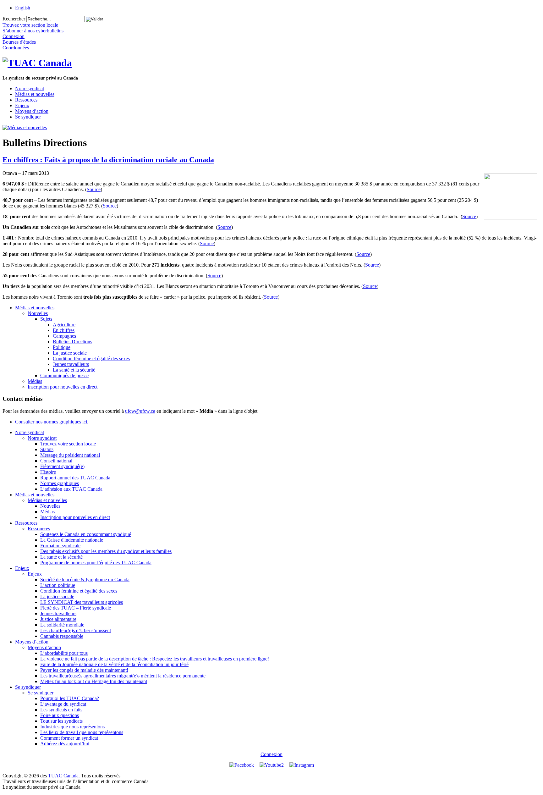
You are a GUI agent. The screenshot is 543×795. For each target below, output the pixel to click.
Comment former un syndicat (69, 738)
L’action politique (57, 585)
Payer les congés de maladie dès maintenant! (84, 670)
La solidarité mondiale (62, 624)
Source (94, 189)
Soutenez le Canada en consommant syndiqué (85, 534)
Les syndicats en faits (61, 709)
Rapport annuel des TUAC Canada (75, 477)
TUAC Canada (63, 775)
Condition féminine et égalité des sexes (91, 358)
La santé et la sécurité (74, 370)
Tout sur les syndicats (61, 721)
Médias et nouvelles (34, 94)
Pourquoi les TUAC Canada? (69, 698)
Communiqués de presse (64, 375)
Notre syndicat (29, 88)
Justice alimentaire (58, 619)
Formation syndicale (60, 545)
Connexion (271, 754)
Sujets (46, 319)
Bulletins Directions (72, 341)
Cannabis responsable (61, 636)
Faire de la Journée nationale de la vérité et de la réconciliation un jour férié (114, 664)
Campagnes (64, 336)
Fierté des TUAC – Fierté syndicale (75, 607)
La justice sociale (70, 353)
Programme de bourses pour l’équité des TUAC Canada (95, 562)
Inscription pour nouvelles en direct (62, 386)
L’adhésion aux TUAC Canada (71, 489)
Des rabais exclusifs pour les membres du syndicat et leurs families (106, 551)
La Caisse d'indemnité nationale (71, 540)
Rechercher (14, 18)
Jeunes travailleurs (71, 364)
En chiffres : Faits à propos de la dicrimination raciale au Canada (108, 160)
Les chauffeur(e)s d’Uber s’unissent (75, 630)
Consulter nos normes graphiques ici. (51, 421)
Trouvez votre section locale (68, 443)
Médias (35, 381)
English (22, 7)
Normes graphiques (59, 483)
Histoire (48, 472)
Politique (61, 347)
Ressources (26, 99)
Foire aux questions (59, 715)
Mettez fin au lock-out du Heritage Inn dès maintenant (93, 681)
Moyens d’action (31, 111)
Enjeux (22, 105)
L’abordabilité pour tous (64, 653)
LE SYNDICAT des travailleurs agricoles (81, 602)
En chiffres (63, 330)
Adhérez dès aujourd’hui (64, 743)
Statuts (46, 449)
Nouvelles (38, 313)
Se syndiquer (28, 116)
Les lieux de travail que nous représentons (81, 732)
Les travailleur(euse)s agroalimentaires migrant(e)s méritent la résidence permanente (123, 675)
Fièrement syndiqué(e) (62, 466)
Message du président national (70, 455)
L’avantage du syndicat (63, 704)
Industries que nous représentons (72, 726)
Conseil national (56, 460)
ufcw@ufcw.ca (140, 411)
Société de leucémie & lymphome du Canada (84, 579)
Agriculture (64, 324)
